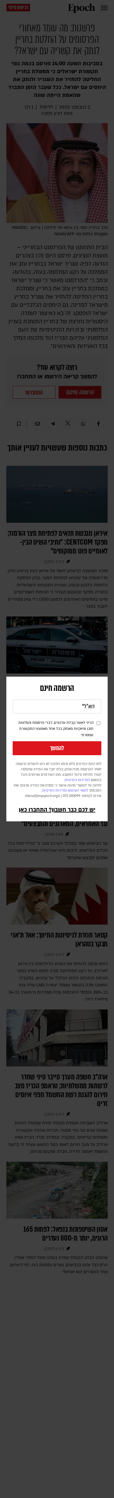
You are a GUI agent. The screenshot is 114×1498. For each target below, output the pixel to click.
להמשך (57, 748)
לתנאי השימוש (78, 790)
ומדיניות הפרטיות (54, 790)
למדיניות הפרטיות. (77, 780)
